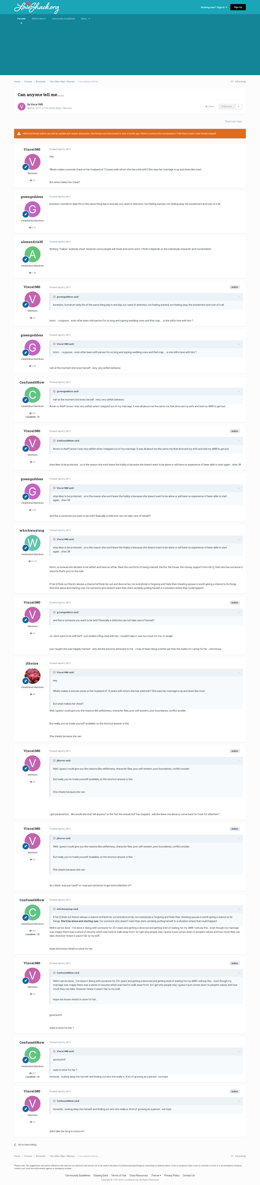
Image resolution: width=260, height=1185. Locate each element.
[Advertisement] (130, 50)
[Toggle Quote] (54, 296)
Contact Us (189, 1175)
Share (210, 106)
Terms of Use (118, 1175)
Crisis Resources (138, 1175)
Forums (21, 18)
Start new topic (233, 121)
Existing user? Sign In (213, 7)
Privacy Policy (172, 1175)
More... (85, 18)
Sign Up (238, 7)
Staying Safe (101, 1175)
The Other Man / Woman (58, 108)
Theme (155, 1175)
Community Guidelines (63, 18)
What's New (38, 18)
